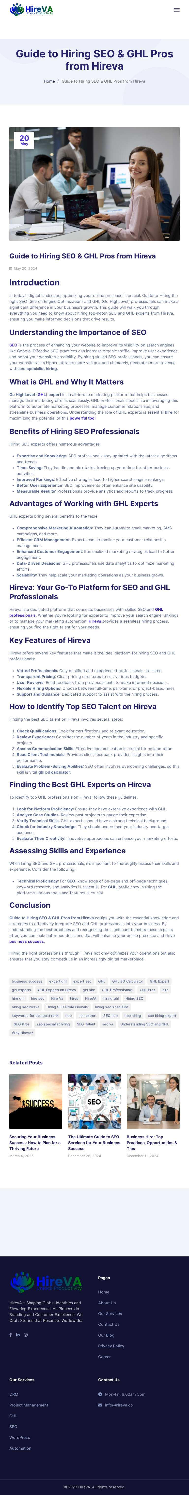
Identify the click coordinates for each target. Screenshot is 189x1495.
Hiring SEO (134, 998)
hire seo (37, 998)
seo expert (88, 1015)
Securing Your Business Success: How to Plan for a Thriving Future (35, 1142)
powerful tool (82, 418)
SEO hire (110, 1015)
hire (165, 990)
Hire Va (57, 998)
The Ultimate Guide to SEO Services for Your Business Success (94, 1142)
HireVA (90, 998)
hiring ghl (111, 998)
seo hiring (133, 1015)
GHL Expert (159, 981)
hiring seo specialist (111, 1007)
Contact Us (109, 1324)
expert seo (82, 981)
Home (49, 81)
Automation (20, 1448)
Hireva (95, 621)
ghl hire (89, 990)
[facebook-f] (10, 1335)
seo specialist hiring (53, 1024)
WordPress (19, 1437)
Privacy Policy (111, 1345)
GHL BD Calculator (127, 981)
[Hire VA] (31, 9)
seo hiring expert (162, 1015)
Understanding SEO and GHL (144, 1024)
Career (104, 1356)
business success (26, 941)
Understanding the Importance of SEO (77, 332)
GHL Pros (148, 990)
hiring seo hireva (25, 1007)
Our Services (110, 1313)
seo (68, 1015)
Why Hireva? (22, 1033)
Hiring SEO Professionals (67, 1007)
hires (74, 998)
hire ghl (18, 998)
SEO (13, 345)
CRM (13, 1394)
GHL (42, 394)
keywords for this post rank (35, 1015)
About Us (107, 1302)
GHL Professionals (117, 990)
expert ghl (57, 981)
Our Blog (106, 1335)
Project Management (28, 1405)
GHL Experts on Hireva (110, 784)
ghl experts (21, 990)
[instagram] (26, 1335)
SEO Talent (86, 1024)
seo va (107, 1024)
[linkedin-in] (18, 1335)
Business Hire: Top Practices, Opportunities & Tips (152, 1142)
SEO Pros (22, 1024)
